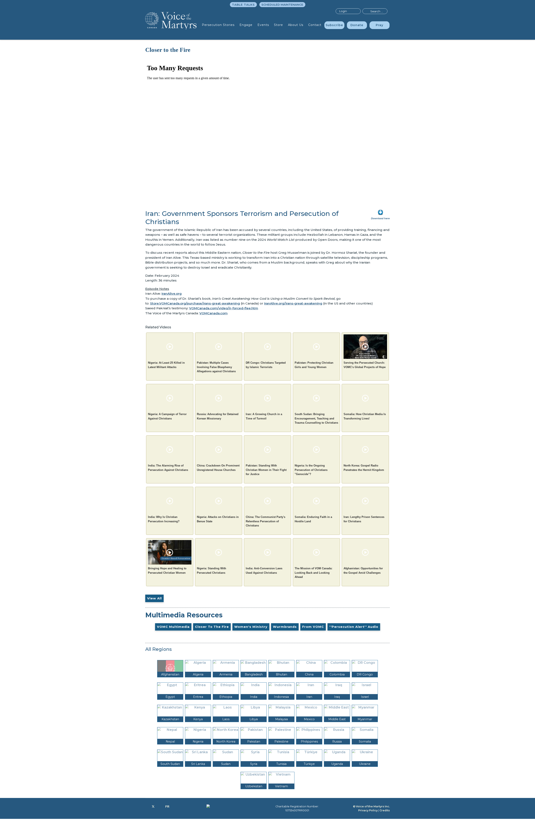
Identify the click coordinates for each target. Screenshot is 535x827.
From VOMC (313, 627)
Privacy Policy (368, 810)
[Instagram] (160, 806)
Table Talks (243, 4)
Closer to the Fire (212, 627)
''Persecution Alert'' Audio (353, 627)
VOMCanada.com (213, 313)
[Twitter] (153, 806)
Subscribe (334, 25)
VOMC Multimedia (173, 627)
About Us (295, 25)
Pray (379, 25)
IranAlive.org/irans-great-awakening (293, 303)
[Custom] (167, 806)
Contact (314, 25)
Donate (356, 25)
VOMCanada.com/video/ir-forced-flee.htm (223, 308)
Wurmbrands (285, 627)
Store (278, 25)
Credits (385, 810)
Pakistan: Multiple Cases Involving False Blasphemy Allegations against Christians (216, 367)
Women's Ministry (251, 627)
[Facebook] (146, 806)
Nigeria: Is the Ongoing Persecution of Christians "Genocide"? (311, 470)
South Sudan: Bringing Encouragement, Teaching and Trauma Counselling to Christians (316, 418)
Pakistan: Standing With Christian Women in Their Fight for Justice (266, 470)
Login (343, 11)
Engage (245, 25)
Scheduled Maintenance (282, 4)
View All (154, 598)
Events (263, 25)
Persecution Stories (218, 25)
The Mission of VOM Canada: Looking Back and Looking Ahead (313, 573)
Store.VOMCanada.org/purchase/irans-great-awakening (195, 303)
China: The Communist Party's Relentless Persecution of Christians (265, 521)
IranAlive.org (172, 294)
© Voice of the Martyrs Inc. (371, 806)
